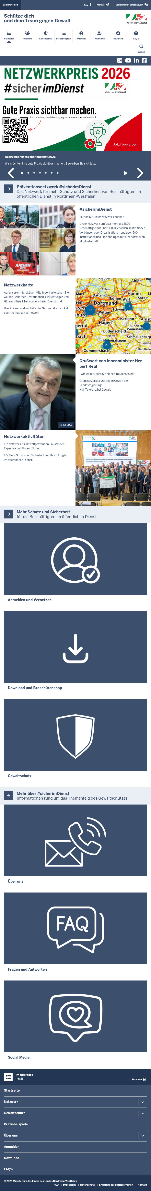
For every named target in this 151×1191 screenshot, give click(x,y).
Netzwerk (11, 1102)
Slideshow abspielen (126, 173)
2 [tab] (28, 173)
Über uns (11, 1135)
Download (11, 1158)
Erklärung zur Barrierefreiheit (116, 1184)
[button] (131, 5)
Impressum (69, 1184)
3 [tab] (34, 173)
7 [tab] (58, 173)
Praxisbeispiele (16, 1124)
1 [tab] (22, 173)
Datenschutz (87, 1184)
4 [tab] (40, 173)
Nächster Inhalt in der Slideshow (139, 173)
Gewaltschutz (14, 1113)
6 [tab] (52, 173)
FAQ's (8, 1169)
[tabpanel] (75, 123)
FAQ (56, 1184)
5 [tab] (46, 173)
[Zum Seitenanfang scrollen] (143, 1183)
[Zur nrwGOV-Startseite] (136, 19)
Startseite (12, 1090)
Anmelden (11, 1147)
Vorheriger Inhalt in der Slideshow (11, 173)
